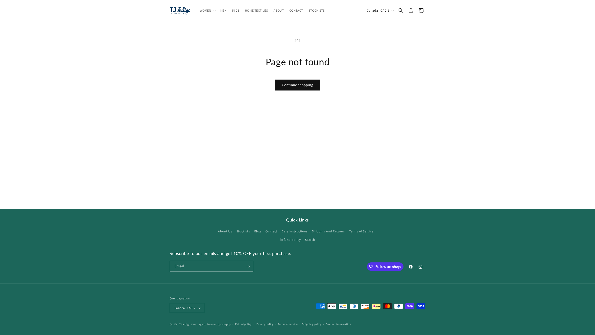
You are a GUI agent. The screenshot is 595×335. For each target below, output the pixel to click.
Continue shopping (297, 85)
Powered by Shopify (219, 324)
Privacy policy (265, 324)
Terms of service (288, 324)
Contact (271, 231)
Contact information (338, 324)
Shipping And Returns (328, 231)
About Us (225, 231)
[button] (207, 10)
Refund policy (290, 240)
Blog (257, 231)
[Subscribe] (248, 266)
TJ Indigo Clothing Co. (192, 324)
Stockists (243, 231)
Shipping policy (311, 324)
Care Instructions (295, 231)
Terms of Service (361, 231)
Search (310, 240)
